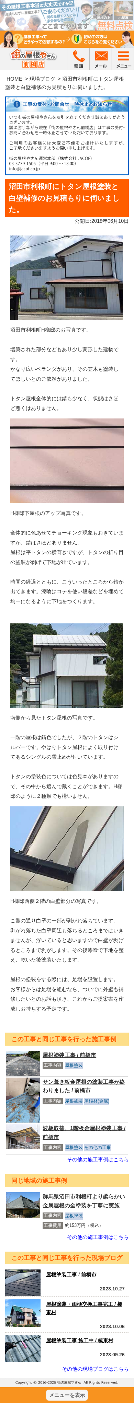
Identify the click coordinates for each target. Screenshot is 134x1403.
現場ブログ (42, 79)
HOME (14, 79)
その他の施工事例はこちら (98, 1159)
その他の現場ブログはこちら (95, 1369)
